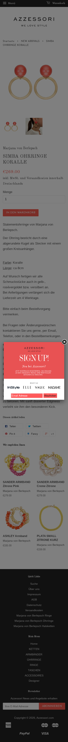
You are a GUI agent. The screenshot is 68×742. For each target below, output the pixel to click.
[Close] (64, 342)
